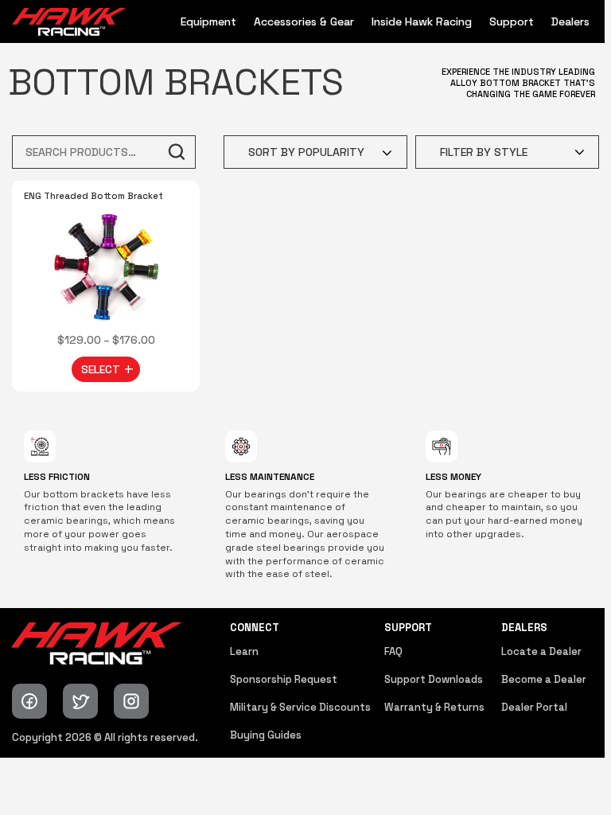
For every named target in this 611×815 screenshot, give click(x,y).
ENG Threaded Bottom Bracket (93, 195)
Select (100, 369)
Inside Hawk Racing (422, 21)
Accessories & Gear (304, 21)
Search (176, 152)
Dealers (570, 21)
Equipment (208, 21)
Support (511, 21)
